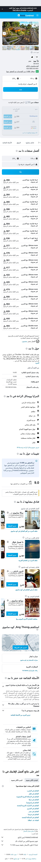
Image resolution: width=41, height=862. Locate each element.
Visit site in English (19, 10)
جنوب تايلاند (14, 854)
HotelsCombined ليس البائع (28, 837)
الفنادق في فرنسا (33, 814)
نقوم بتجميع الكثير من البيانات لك (26, 841)
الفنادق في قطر (34, 794)
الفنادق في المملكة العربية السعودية (28, 797)
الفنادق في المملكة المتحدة (30, 817)
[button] (2, 9)
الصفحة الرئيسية (33, 854)
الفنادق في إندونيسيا (32, 802)
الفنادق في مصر (34, 811)
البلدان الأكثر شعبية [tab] (32, 780)
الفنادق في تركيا (34, 799)
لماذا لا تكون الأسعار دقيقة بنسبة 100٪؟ (24, 845)
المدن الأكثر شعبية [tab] (16, 780)
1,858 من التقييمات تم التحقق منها (18, 71)
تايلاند (24, 854)
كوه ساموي (16, 858)
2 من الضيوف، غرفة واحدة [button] (27, 84)
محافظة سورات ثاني (30, 858)
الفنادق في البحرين (33, 808)
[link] (24, 531)
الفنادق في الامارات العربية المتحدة (28, 805)
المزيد (37, 363)
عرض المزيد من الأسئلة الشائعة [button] (20, 715)
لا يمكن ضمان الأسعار (29, 831)
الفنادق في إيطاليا (33, 820)
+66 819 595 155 (32, 68)
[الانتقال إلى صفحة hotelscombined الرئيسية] (25, 15)
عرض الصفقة (12, 526)
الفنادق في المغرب (33, 791)
